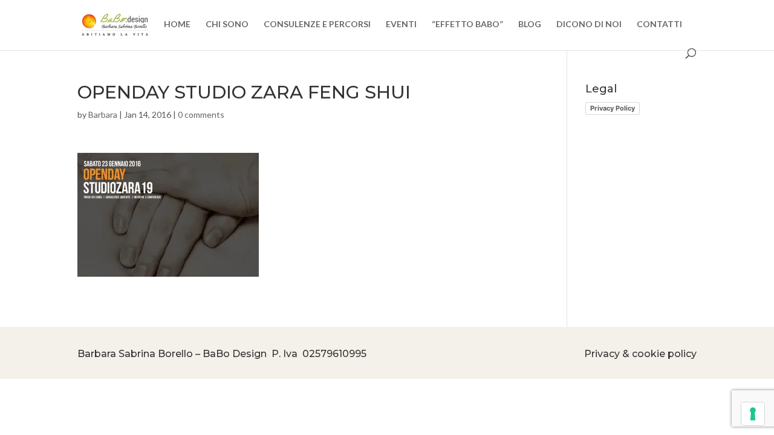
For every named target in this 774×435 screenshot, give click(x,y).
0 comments (201, 114)
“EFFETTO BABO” (467, 24)
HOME (177, 24)
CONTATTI (659, 24)
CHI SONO (227, 24)
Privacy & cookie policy (640, 353)
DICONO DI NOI (589, 24)
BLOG (529, 24)
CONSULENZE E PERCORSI (317, 24)
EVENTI (401, 24)
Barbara (102, 114)
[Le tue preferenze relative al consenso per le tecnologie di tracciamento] (752, 413)
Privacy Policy (612, 108)
